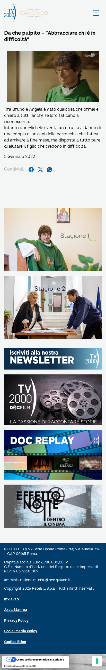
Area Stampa (15, 610)
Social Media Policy (20, 631)
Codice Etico (15, 642)
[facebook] (31, 169)
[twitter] (40, 169)
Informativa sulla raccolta (20, 665)
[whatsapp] (49, 169)
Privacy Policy (16, 620)
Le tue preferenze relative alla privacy (40, 659)
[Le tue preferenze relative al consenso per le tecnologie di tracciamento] (97, 661)
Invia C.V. (12, 599)
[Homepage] (10, 13)
